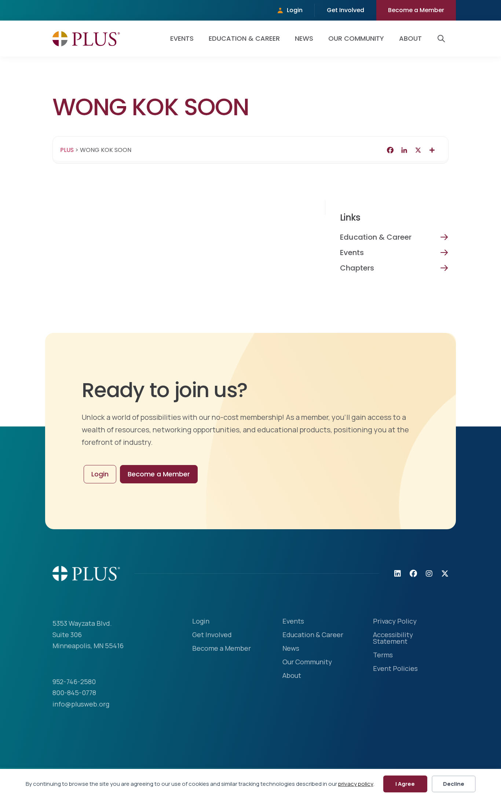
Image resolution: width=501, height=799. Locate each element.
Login (295, 10)
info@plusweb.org (80, 704)
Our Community (356, 38)
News (304, 38)
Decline (453, 784)
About (410, 38)
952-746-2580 (74, 681)
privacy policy (355, 784)
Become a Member (416, 10)
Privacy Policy (395, 621)
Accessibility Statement (393, 638)
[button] (442, 38)
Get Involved (345, 10)
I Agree (405, 784)
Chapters (357, 268)
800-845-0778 (74, 692)
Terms (383, 655)
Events (182, 38)
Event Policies (395, 669)
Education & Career (244, 38)
